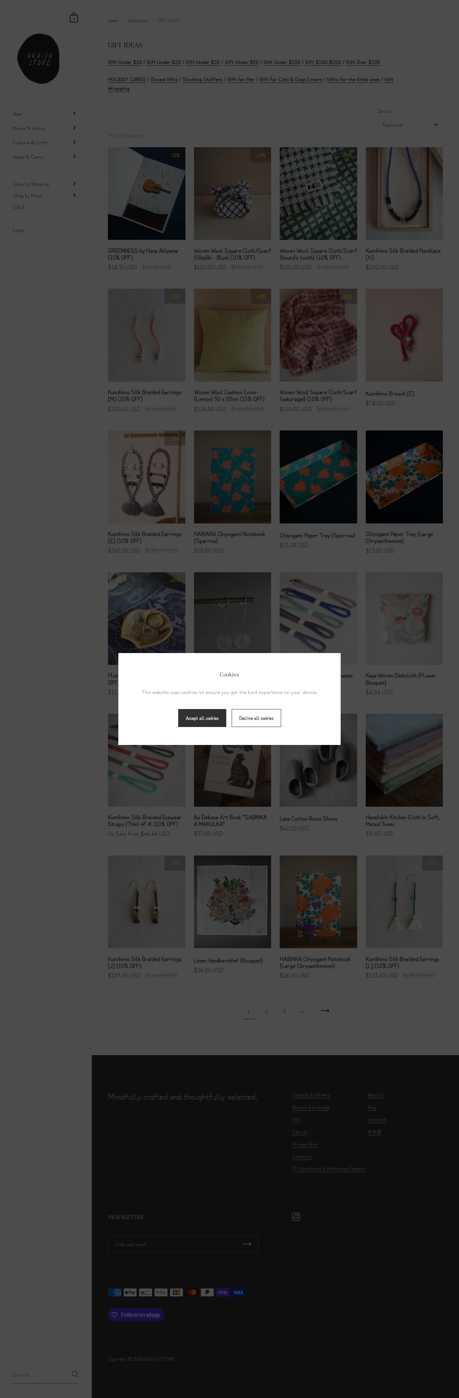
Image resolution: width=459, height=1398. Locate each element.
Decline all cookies (256, 717)
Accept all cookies (202, 717)
